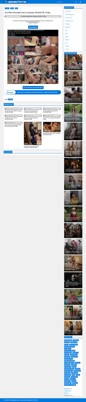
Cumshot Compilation (70, 350)
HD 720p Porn (68, 17)
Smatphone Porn (69, 20)
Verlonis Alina (68, 383)
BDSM (66, 36)
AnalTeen (67, 342)
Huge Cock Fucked (69, 360)
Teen (12, 8)
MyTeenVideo (77, 370)
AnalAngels (75, 340)
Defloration (75, 352)
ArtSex (66, 344)
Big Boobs (67, 27)
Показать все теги (69, 385)
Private (77, 374)
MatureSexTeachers (69, 368)
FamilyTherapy (73, 354)
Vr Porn (67, 49)
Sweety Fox (67, 381)
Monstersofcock (68, 370)
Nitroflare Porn (68, 388)
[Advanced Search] (76, 2)
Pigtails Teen (74, 372)
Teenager (67, 24)
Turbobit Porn (67, 391)
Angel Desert (74, 342)
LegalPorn (74, 364)
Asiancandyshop (73, 344)
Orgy (66, 30)
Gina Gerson (74, 356)
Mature (74, 366)
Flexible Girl (67, 356)
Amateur (67, 39)
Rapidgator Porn (68, 395)
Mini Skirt (78, 368)
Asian (66, 33)
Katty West (67, 364)
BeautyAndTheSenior (69, 346)
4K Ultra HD (68, 11)
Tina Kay (74, 381)
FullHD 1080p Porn (69, 14)
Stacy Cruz (72, 378)
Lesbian (67, 46)
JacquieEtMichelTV (69, 362)
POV (73, 374)
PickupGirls (67, 372)
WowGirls (75, 383)
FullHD (7, 8)
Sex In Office (74, 376)
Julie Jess (77, 362)
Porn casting (67, 374)
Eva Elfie (10, 99)
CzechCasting (68, 352)
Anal (66, 43)
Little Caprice (68, 366)
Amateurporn (68, 340)
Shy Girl (66, 378)
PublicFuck (67, 376)
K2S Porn (66, 393)
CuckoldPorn (68, 348)
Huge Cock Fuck (68, 358)
